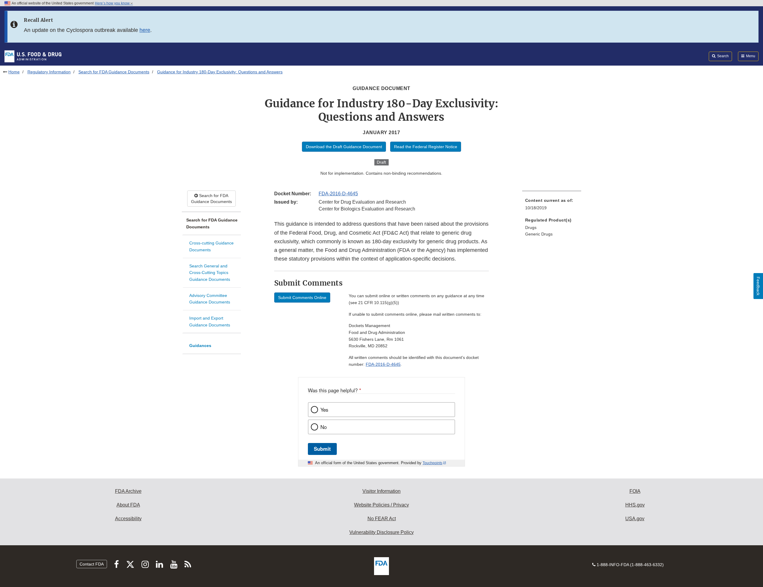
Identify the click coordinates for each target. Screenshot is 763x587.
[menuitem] (551, 206)
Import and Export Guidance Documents (209, 321)
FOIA (635, 491)
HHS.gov (635, 504)
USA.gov (634, 518)
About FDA (128, 504)
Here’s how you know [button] (113, 3)
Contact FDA (92, 564)
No (323, 426)
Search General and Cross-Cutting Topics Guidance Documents (209, 273)
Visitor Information (381, 491)
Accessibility (128, 518)
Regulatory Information (49, 71)
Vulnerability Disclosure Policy (381, 532)
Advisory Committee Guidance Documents (209, 299)
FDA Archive (128, 491)
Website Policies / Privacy (381, 504)
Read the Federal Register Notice (425, 146)
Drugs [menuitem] (530, 227)
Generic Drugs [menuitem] (539, 234)
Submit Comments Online (302, 297)
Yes (324, 409)
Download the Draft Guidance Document (344, 146)
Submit (322, 448)
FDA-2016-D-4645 (338, 193)
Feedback (758, 286)
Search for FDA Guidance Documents (113, 71)
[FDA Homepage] (32, 56)
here (144, 30)
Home (14, 71)
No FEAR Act (381, 518)
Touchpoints (432, 463)
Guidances (200, 345)
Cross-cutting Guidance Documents (211, 246)
